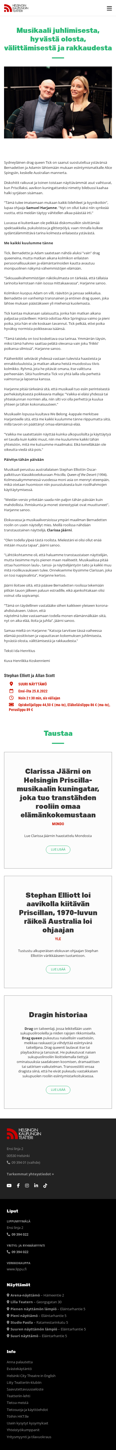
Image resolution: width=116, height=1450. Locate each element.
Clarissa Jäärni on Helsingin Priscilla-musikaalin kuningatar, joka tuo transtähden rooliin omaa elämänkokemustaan (58, 792)
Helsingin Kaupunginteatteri (16, 8)
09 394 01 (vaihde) (25, 1162)
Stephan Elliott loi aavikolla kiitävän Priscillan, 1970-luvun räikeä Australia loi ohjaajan (58, 912)
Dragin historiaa (58, 1014)
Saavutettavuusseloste (25, 1389)
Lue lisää (58, 849)
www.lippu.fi (17, 1269)
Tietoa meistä (17, 1402)
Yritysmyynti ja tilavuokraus (29, 1437)
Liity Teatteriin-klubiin (24, 1382)
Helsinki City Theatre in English (31, 1376)
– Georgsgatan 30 (36, 1302)
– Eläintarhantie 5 (48, 1309)
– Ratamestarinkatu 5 (39, 1322)
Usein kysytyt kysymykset (27, 1423)
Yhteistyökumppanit (23, 1430)
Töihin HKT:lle (18, 1416)
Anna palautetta (20, 1362)
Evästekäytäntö (19, 1369)
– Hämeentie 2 (37, 1295)
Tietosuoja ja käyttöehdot (27, 1409)
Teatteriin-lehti (18, 1396)
